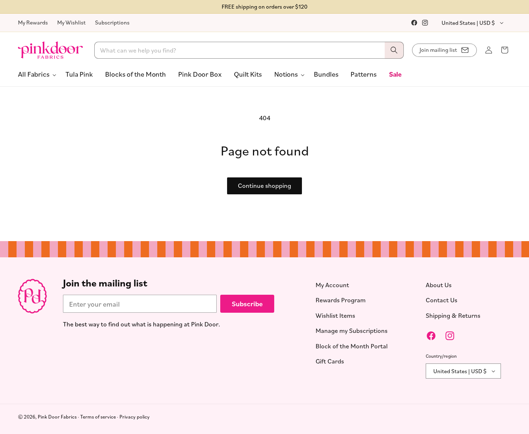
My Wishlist (71, 22)
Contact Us (441, 300)
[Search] (394, 50)
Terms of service (98, 416)
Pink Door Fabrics (57, 416)
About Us (439, 285)
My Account (332, 285)
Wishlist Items (335, 315)
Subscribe (247, 303)
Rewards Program (341, 300)
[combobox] (249, 50)
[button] (35, 74)
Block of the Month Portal (352, 346)
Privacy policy (134, 416)
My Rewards (33, 22)
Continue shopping (264, 185)
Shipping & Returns (453, 315)
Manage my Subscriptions (352, 330)
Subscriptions (112, 22)
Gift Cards (330, 361)
